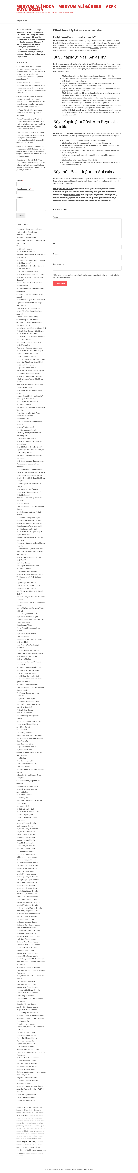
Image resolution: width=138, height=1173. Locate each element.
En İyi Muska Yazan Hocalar (26, 571)
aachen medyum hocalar (28, 1123)
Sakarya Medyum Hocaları (26, 1095)
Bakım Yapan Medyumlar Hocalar (29, 721)
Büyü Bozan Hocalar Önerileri (27, 489)
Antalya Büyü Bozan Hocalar (27, 1007)
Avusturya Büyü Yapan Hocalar (28, 936)
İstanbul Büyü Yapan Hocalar (27, 905)
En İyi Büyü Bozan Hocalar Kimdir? (74, 37)
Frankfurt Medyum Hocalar (26, 928)
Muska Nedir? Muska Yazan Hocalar (30, 274)
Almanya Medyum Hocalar (26, 823)
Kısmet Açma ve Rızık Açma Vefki (29, 526)
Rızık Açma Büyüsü (23, 659)
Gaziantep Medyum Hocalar (27, 877)
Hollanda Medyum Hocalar (26, 860)
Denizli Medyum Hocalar (25, 1024)
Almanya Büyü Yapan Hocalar (27, 880)
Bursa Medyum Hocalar (25, 843)
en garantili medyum (30, 1141)
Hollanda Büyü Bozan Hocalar (27, 942)
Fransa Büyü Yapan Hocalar (26, 1064)
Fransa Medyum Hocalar (25, 849)
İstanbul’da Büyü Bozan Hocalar (28, 931)
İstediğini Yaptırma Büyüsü (26, 529)
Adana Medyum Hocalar (25, 846)
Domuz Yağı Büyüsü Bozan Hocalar (29, 800)
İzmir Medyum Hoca (24, 1075)
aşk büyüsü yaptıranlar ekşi (31, 1131)
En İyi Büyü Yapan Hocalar (26, 747)
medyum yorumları (28, 1128)
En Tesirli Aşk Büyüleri (24, 815)
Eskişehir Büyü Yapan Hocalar (27, 897)
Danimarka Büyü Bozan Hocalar (28, 990)
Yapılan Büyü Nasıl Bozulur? (26, 583)
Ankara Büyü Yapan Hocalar (32, 96)
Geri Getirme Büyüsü (24, 795)
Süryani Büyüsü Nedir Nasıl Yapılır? (29, 396)
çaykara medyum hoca (33, 1118)
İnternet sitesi (58, 264)
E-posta (56, 254)
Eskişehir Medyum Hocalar (26, 857)
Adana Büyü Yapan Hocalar (26, 899)
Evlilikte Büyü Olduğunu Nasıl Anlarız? (30, 472)
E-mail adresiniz (23, 189)
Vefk (18, 246)
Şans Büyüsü (21, 540)
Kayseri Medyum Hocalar (25, 854)
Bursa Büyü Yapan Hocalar (26, 933)
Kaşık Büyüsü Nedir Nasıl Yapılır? (28, 585)
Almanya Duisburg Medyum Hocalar (30, 1086)
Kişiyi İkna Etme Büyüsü (25, 744)
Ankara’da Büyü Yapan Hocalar (28, 945)
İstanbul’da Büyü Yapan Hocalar (28, 967)
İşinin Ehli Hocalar (23, 682)
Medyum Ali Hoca (82, 1169)
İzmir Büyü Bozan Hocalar (31, 67)
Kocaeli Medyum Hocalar (25, 837)
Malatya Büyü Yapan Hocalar (27, 894)
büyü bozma (94, 48)
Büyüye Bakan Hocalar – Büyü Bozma (30, 331)
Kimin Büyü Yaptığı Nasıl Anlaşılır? (29, 433)
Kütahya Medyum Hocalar (26, 1035)
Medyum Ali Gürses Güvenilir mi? (28, 684)
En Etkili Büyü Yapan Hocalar (27, 614)
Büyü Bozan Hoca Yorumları (26, 656)
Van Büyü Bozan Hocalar (25, 1032)
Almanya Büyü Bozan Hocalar (27, 888)
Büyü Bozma (21, 257)
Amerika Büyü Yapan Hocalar (27, 866)
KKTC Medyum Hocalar (25, 919)
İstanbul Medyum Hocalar (26, 874)
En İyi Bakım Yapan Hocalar (26, 430)
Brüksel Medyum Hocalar (26, 871)
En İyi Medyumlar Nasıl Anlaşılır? (28, 662)
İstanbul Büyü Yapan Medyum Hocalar (30, 1015)
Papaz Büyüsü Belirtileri (25, 252)
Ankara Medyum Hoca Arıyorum (28, 902)
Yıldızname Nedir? (23, 636)
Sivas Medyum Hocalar (25, 996)
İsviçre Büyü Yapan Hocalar (26, 916)
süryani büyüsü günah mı (31, 1153)
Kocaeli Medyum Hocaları (26, 1061)
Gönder (21, 215)
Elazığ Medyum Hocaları (25, 981)
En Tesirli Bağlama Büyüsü (26, 356)
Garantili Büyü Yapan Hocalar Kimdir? (30, 300)
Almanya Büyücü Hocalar (25, 885)
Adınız (19, 181)
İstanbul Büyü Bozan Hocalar (27, 891)
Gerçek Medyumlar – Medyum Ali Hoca (31, 523)
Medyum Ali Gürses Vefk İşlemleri (29, 668)
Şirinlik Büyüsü (22, 798)
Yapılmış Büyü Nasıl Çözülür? (27, 786)
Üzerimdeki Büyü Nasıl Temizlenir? (29, 735)
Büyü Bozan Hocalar (24, 713)
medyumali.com (72, 194)
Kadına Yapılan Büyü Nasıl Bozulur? (29, 549)
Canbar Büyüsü (22, 730)
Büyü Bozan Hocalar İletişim (27, 617)
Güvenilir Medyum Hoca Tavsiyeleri (29, 574)
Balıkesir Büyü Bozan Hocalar (27, 1058)
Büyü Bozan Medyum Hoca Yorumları (30, 461)
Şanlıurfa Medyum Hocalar (31, 146)
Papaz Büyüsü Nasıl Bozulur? (27, 334)
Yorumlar (90, 1169)
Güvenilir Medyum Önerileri (26, 789)
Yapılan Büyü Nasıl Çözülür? (26, 588)
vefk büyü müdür (23, 1115)
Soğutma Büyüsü (22, 503)
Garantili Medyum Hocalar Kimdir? (29, 447)
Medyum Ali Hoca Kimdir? (26, 238)
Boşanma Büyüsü (22, 419)
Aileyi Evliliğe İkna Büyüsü (26, 699)
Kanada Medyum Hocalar (25, 1100)
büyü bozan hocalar (66, 41)
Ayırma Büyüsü (22, 792)
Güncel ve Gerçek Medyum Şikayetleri (31, 328)
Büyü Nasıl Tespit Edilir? (25, 761)
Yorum (56, 217)
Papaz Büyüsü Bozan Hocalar (27, 724)
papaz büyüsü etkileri (24, 1107)
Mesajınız (20, 197)
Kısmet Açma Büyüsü (24, 625)
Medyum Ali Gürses (63, 188)
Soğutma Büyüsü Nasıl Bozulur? (28, 651)
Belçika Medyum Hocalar (25, 832)
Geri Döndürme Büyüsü (25, 809)
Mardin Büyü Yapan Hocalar (26, 882)
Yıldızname (20, 820)
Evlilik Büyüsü (21, 436)
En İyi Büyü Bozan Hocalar (26, 368)
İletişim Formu (21, 21)
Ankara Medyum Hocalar (25, 840)
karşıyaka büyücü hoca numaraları (33, 1113)
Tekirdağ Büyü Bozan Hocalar (27, 1049)
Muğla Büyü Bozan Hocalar (26, 1010)
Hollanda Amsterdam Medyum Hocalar (31, 1072)
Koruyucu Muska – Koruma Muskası (29, 470)
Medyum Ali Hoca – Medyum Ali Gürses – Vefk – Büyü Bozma (68, 8)
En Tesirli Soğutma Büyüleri (26, 817)
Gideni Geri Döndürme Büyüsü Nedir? (30, 362)
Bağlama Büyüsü (22, 806)
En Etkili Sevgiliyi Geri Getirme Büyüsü (30, 359)
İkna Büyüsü (21, 758)
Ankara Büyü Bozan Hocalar (27, 993)
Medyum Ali (60, 1169)
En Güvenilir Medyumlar (25, 365)
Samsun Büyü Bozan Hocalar (27, 956)
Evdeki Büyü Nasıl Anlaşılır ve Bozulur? (31, 255)
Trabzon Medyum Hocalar (26, 1097)
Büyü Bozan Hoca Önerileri (26, 634)
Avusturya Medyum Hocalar (26, 868)
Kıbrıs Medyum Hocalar (25, 851)
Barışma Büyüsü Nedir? (30, 160)
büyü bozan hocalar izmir (24, 1147)
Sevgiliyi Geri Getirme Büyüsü (27, 676)
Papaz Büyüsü (24, 110)
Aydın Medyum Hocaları (25, 950)
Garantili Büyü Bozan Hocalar (27, 320)
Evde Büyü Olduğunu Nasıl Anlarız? (29, 308)
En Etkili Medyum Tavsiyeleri (27, 272)
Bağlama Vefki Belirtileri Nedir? (34, 133)
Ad (54, 243)
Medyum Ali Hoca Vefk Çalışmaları (29, 348)
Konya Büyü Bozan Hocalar (26, 948)
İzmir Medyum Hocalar (25, 826)
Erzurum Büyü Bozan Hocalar (27, 1013)
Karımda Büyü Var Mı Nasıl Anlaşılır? (30, 475)
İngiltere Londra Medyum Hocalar (29, 908)
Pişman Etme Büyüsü (24, 750)
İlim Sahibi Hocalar (23, 563)
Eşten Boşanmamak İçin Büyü (27, 317)
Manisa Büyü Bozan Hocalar (27, 1066)
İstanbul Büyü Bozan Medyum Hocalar (30, 959)
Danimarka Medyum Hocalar (27, 863)
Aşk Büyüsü (20, 665)
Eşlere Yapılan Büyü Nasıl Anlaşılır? (29, 653)
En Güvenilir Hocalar (24, 249)
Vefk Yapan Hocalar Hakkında (27, 399)
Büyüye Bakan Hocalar (31, 83)
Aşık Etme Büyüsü (23, 727)
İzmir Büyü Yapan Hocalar (26, 939)
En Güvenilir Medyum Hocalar (27, 701)
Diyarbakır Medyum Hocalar (27, 829)
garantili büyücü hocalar (35, 1144)
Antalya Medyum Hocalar (26, 834)
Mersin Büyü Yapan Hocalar (26, 911)
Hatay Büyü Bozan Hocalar (26, 1004)
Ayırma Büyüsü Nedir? (24, 733)
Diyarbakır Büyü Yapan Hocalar (28, 914)
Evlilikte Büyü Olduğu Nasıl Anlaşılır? (30, 371)
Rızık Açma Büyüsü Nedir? (26, 673)
